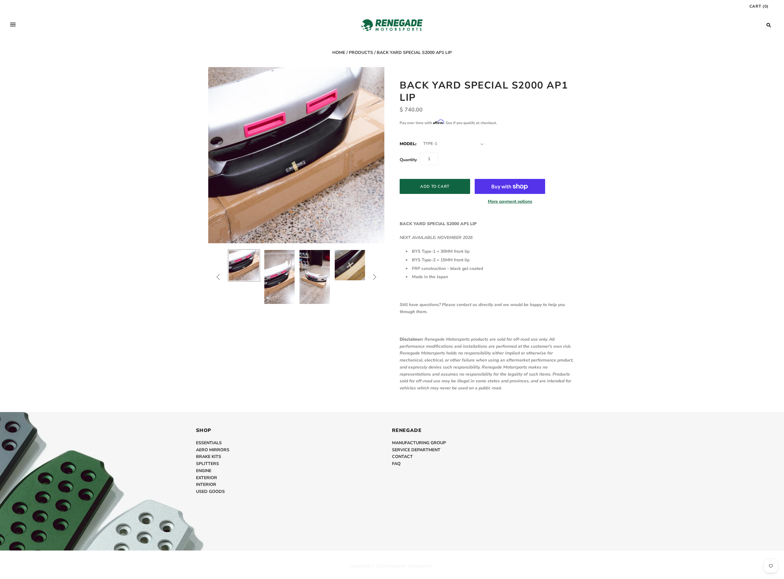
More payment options (510, 201)
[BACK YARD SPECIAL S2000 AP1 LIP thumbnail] (244, 265)
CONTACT (402, 457)
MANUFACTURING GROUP (419, 443)
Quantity (408, 160)
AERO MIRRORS (212, 450)
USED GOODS (210, 491)
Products (361, 52)
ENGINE (203, 471)
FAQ (396, 464)
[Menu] (13, 25)
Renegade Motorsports (409, 566)
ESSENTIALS (209, 443)
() (759, 6)
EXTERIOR (206, 478)
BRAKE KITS (208, 457)
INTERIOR (206, 484)
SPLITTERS (207, 464)
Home (338, 52)
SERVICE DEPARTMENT (416, 450)
